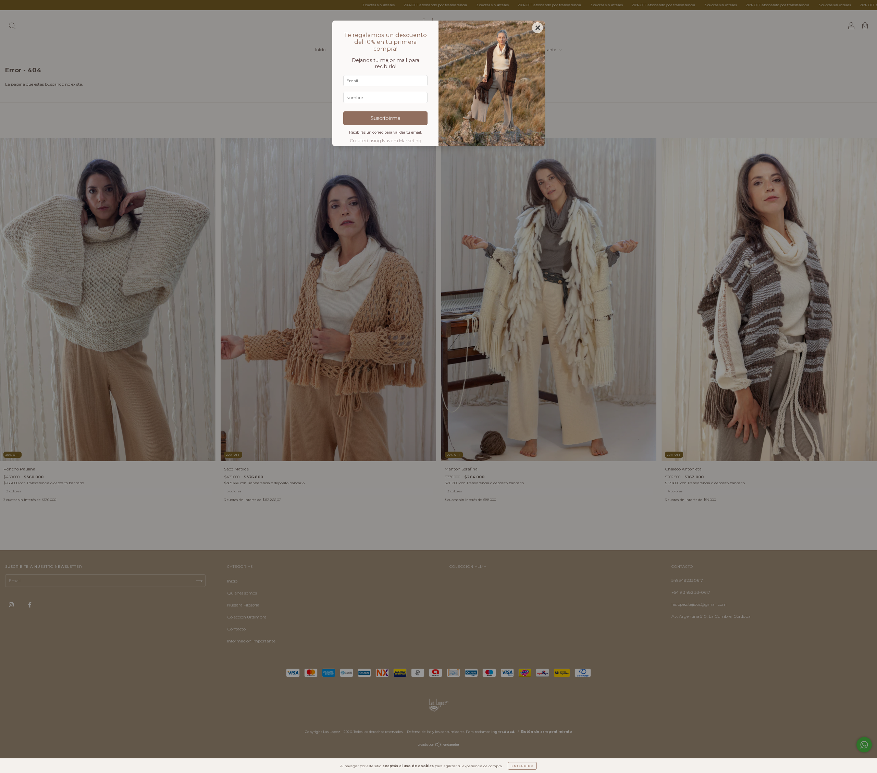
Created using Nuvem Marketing (385, 140)
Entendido (522, 766)
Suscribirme (385, 118)
